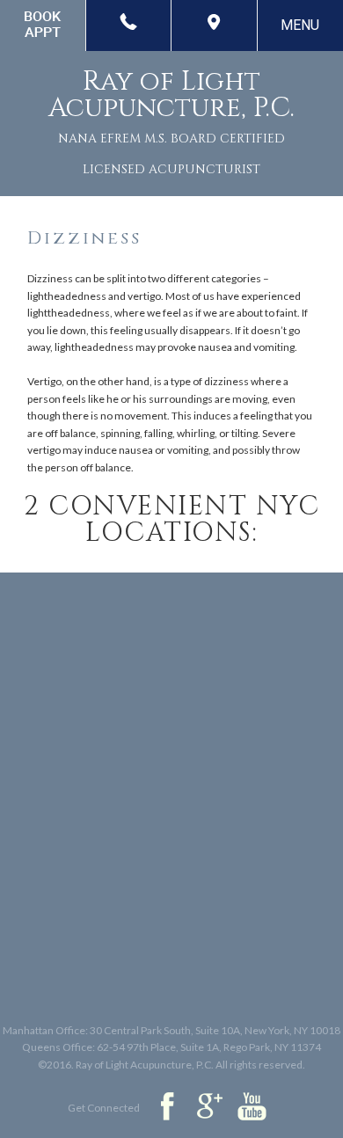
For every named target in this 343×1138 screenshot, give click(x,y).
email (43, 25)
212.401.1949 (129, 25)
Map (215, 25)
